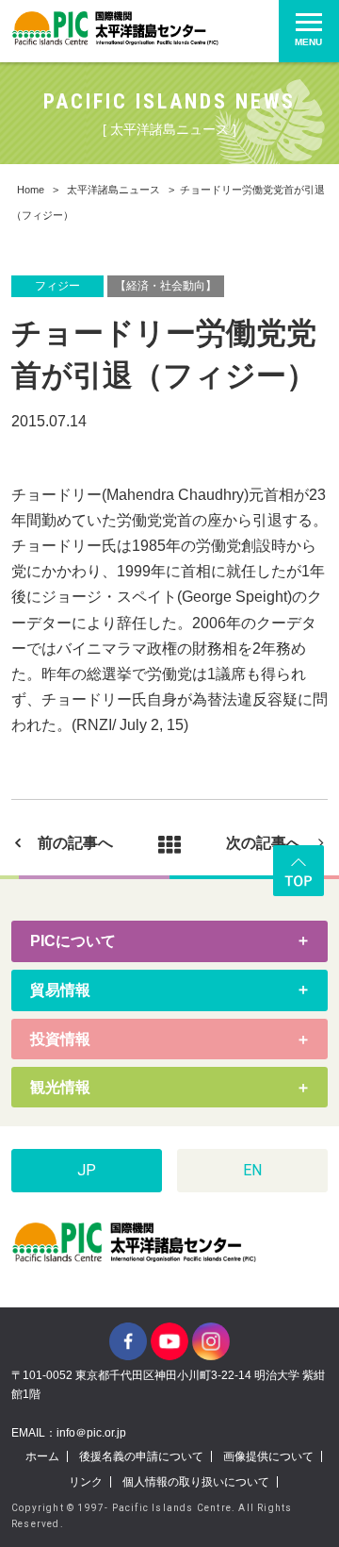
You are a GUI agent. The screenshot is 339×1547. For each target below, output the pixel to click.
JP (86, 1170)
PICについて (73, 941)
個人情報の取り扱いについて (195, 1482)
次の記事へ (263, 843)
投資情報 (60, 1039)
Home (30, 189)
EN (252, 1170)
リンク (86, 1482)
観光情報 (60, 1087)
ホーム (42, 1456)
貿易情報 (60, 990)
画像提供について (268, 1456)
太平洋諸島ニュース (113, 189)
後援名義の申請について (141, 1456)
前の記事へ (75, 843)
